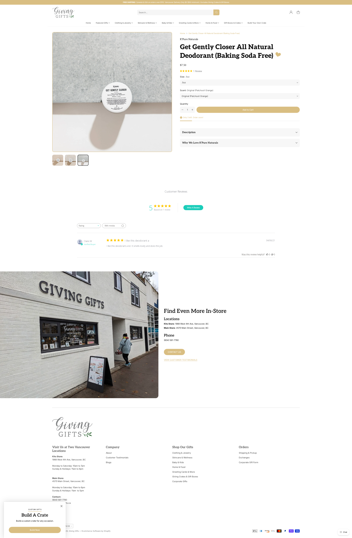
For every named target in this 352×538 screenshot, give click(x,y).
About (109, 453)
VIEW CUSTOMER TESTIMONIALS (180, 360)
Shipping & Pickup (248, 453)
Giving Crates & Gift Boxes (185, 476)
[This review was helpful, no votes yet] (267, 254)
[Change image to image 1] (57, 160)
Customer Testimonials (117, 457)
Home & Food (178, 467)
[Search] (216, 12)
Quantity (184, 104)
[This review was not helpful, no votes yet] (272, 254)
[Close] (61, 506)
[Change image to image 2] (70, 160)
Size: (184, 76)
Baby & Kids (178, 462)
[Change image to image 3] (83, 160)
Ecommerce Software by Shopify (96, 531)
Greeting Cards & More (183, 472)
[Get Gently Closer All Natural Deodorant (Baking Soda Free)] (112, 92)
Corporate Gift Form (248, 462)
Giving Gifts (74, 531)
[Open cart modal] (298, 12)
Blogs (108, 462)
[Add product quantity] (192, 110)
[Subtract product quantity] (182, 110)
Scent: (196, 90)
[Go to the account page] (291, 12)
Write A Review (193, 207)
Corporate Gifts (179, 481)
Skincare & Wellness (182, 457)
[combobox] (89, 225)
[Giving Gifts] (63, 12)
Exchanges (244, 457)
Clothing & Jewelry (181, 453)
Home (182, 33)
